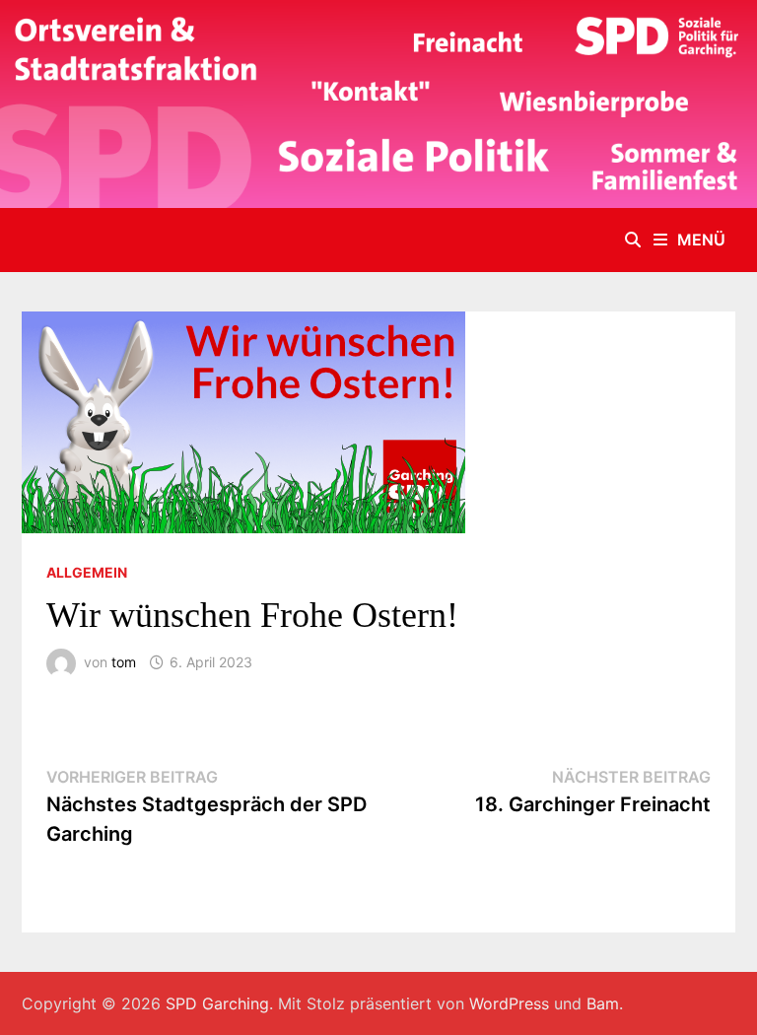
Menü (701, 239)
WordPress (509, 1003)
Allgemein (86, 572)
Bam (602, 1003)
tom (123, 662)
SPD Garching (217, 1003)
